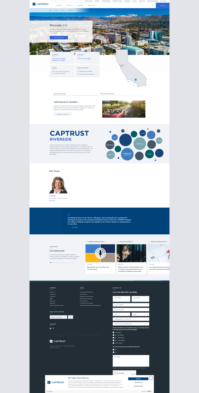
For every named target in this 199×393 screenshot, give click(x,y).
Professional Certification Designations (90, 306)
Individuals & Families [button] (60, 94)
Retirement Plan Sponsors (87, 74)
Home (50, 10)
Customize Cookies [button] (138, 386)
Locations (80, 5)
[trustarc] (149, 391)
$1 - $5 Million (119, 335)
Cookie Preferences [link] (54, 347)
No (116, 352)
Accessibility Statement (86, 292)
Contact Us (163, 5)
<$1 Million (118, 332)
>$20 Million (119, 343)
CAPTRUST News (106, 1)
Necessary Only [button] (138, 382)
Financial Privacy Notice (86, 303)
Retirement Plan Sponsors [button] (107, 94)
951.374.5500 (86, 58)
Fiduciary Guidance (126, 242)
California (63, 10)
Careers (135, 1)
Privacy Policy (50, 391)
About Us (69, 5)
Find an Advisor (88, 1)
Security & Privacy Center (57, 305)
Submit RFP (142, 1)
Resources (91, 5)
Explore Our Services (62, 114)
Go (70, 317)
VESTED (97, 1)
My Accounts (163, 1)
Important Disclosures (152, 1)
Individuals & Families (86, 71)
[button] (151, 378)
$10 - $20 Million (120, 340)
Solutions (59, 5)
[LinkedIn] (50, 328)
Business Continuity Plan (86, 296)
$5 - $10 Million (119, 337)
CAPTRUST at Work (117, 1)
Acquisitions (127, 1)
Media (51, 298)
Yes (116, 349)
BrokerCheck (83, 294)
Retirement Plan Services (96, 242)
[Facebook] (53, 328)
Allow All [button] (138, 379)
